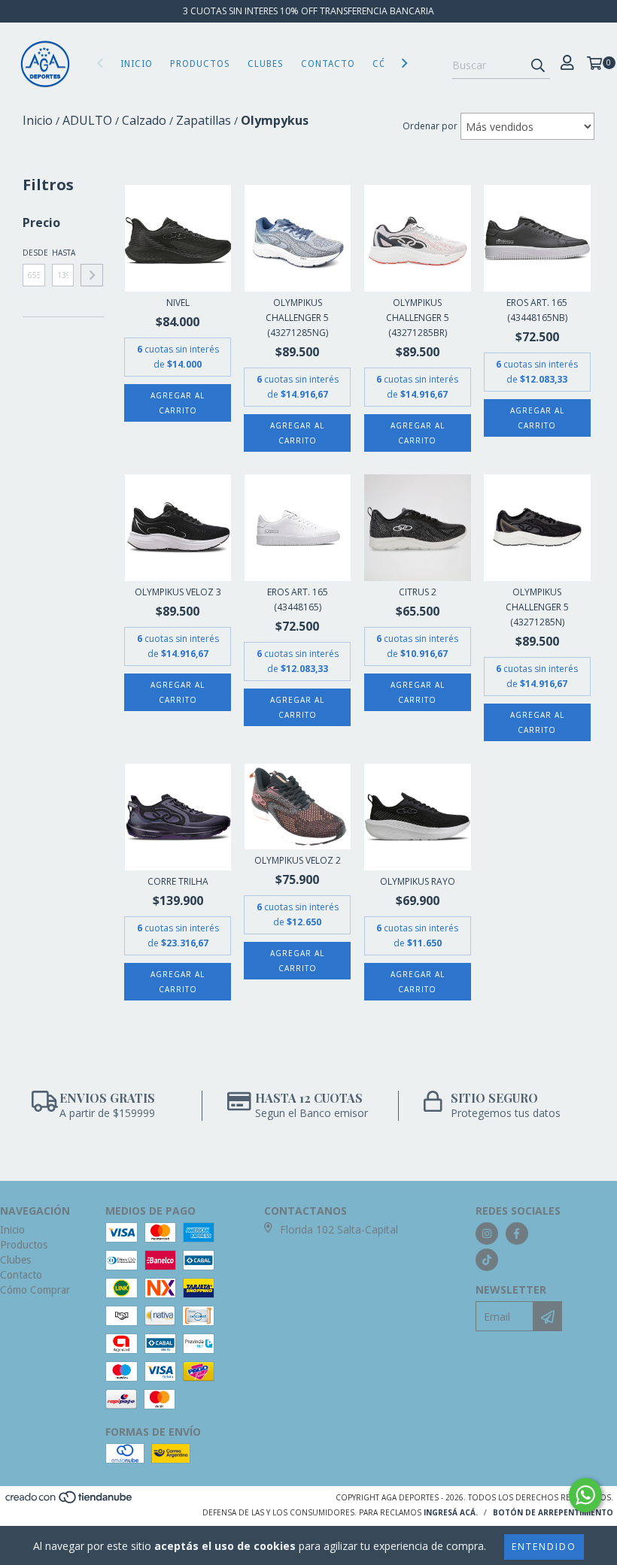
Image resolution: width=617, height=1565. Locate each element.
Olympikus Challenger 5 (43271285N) (537, 607)
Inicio (136, 64)
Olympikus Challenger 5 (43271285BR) (417, 317)
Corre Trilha (177, 881)
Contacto (328, 64)
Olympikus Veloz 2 (297, 860)
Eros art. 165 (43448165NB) (536, 310)
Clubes (266, 64)
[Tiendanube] (69, 1502)
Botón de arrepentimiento (553, 1512)
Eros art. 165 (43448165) (297, 599)
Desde (34, 252)
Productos (200, 64)
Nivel (178, 302)
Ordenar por (430, 126)
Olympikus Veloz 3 (178, 592)
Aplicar (92, 275)
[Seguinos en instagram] (487, 1233)
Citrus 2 (417, 592)
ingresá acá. (451, 1512)
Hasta (63, 252)
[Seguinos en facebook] (517, 1233)
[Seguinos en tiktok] (487, 1260)
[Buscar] (538, 65)
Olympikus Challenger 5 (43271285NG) (297, 317)
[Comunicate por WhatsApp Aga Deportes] (585, 1495)
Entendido (544, 1546)
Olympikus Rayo (417, 881)
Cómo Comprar (35, 1290)
